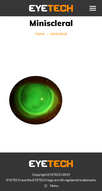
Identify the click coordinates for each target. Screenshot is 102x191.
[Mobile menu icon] (93, 8)
